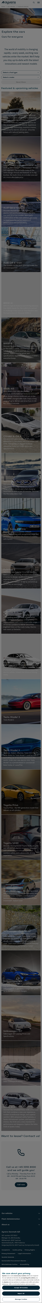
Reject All (21, 1293)
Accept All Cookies (21, 1288)
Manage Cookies (21, 1299)
